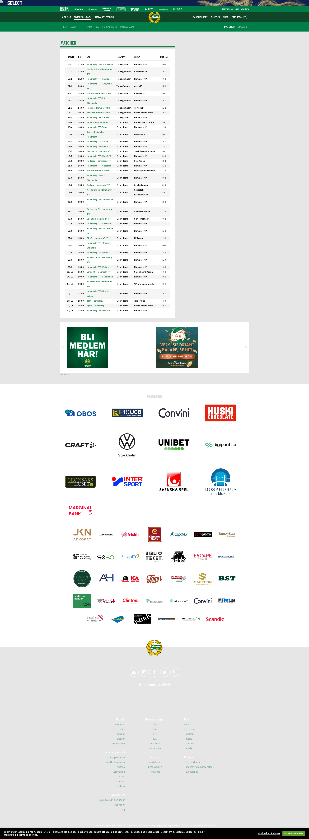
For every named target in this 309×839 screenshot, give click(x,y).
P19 (155, 734)
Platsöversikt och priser (112, 800)
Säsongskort (117, 795)
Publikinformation (115, 762)
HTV (123, 729)
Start (188, 724)
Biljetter (154, 757)
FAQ (123, 809)
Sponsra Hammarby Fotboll (200, 767)
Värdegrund (119, 771)
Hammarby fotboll (114, 752)
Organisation (118, 757)
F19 (155, 739)
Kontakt (121, 781)
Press (122, 776)
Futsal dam (155, 748)
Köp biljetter (155, 762)
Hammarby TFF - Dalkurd (98, 311)
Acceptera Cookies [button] (293, 833)
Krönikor (120, 734)
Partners (189, 757)
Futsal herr (155, 743)
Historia (121, 767)
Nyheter (121, 724)
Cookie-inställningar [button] (269, 833)
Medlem (120, 786)
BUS (186, 719)
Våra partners (193, 762)
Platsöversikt (155, 767)
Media (189, 739)
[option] (87, 347)
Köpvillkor (120, 804)
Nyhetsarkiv (118, 743)
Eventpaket (192, 771)
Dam (155, 729)
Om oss (190, 729)
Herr (155, 724)
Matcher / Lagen (154, 719)
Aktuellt (120, 719)
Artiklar (189, 748)
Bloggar (121, 739)
